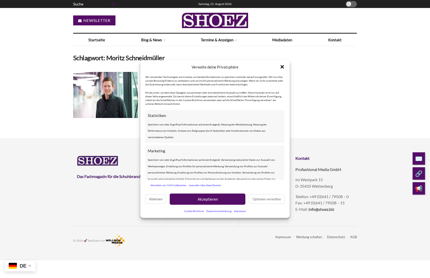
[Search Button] (112, 4)
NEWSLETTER (96, 20)
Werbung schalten (309, 237)
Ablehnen (155, 199)
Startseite (96, 40)
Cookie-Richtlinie (194, 210)
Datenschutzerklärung (218, 210)
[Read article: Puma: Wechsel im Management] (105, 95)
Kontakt (335, 40)
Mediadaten (282, 40)
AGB (353, 237)
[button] (282, 66)
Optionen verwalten (267, 199)
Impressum (240, 210)
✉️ (419, 158)
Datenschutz (336, 237)
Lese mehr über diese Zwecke (205, 185)
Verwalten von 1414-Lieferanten (168, 185)
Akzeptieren (208, 199)
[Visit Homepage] (215, 20)
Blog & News (151, 40)
